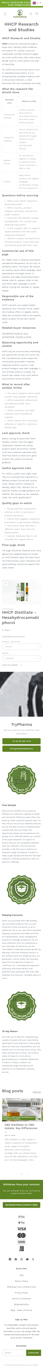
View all (37, 1092)
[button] (5, 14)
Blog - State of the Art (21, 1310)
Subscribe (33, 1353)
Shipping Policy (21, 1304)
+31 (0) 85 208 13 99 (21, 741)
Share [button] (7, 630)
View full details (10, 665)
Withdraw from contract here (21, 1287)
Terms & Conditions (21, 1299)
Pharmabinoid (16, 1365)
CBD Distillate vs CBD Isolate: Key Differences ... (21, 1128)
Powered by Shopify (30, 1365)
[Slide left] (16, 1174)
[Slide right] (27, 1174)
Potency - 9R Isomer (11, 642)
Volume (5, 653)
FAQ (21, 1275)
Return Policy (21, 1281)
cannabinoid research (12, 333)
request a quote (23, 337)
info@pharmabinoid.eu (21, 749)
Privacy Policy (21, 1293)
